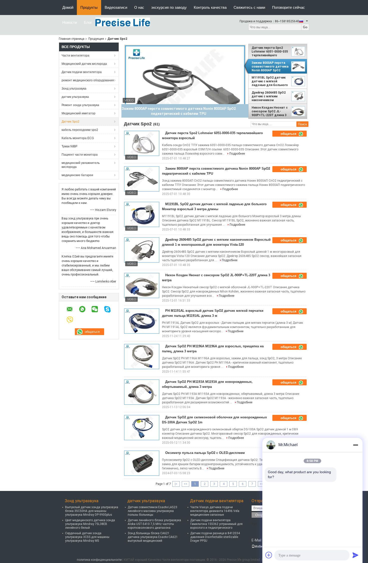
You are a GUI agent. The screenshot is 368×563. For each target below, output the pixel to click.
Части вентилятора (75, 55)
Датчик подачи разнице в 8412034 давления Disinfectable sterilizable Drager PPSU (215, 536)
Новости (69, 22)
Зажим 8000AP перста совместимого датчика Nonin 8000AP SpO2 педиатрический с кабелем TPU (270, 66)
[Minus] (355, 445)
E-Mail (256, 540)
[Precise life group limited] (122, 22)
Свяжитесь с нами (249, 7)
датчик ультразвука (75, 97)
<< (185, 484)
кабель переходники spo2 (80, 130)
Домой (67, 7)
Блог (88, 22)
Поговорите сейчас (288, 7)
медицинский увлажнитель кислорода (81, 165)
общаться (289, 134)
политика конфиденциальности (99, 559)
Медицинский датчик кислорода (84, 64)
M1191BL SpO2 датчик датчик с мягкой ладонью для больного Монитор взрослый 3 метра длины (270, 81)
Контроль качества (210, 7)
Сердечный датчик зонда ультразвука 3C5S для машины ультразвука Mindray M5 (87, 536)
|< (176, 484)
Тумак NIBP (69, 146)
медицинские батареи (77, 175)
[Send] (355, 554)
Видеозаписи (116, 7)
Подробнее (237, 153)
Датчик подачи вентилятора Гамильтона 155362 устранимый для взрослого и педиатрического (216, 523)
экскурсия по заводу (169, 7)
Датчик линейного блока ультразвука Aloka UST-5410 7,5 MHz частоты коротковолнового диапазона (154, 523)
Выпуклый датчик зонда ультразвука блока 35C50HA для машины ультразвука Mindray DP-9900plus (91, 510)
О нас (139, 7)
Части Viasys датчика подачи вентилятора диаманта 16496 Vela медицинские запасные (214, 510)
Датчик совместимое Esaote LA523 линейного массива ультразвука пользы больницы (152, 510)
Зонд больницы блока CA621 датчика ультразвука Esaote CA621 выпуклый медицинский (153, 536)
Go (305, 27)
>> (261, 484)
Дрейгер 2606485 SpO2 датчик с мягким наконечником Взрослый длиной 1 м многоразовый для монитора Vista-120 (269, 96)
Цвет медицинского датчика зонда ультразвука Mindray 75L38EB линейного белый (90, 523)
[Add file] (268, 554)
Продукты (89, 7)
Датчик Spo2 (70, 121)
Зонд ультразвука (74, 88)
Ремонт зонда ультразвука (80, 105)
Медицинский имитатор (78, 113)
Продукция (96, 39)
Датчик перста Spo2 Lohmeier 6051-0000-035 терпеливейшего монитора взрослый (270, 51)
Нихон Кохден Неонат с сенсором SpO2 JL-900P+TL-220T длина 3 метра (270, 111)
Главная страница (71, 39)
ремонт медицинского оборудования (88, 80)
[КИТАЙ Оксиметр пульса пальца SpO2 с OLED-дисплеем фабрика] (141, 463)
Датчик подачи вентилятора (82, 72)
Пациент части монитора (80, 154)
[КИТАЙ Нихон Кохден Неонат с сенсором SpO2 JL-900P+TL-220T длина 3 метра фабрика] (141, 285)
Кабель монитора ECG (78, 138)
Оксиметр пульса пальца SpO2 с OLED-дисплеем (205, 453)
